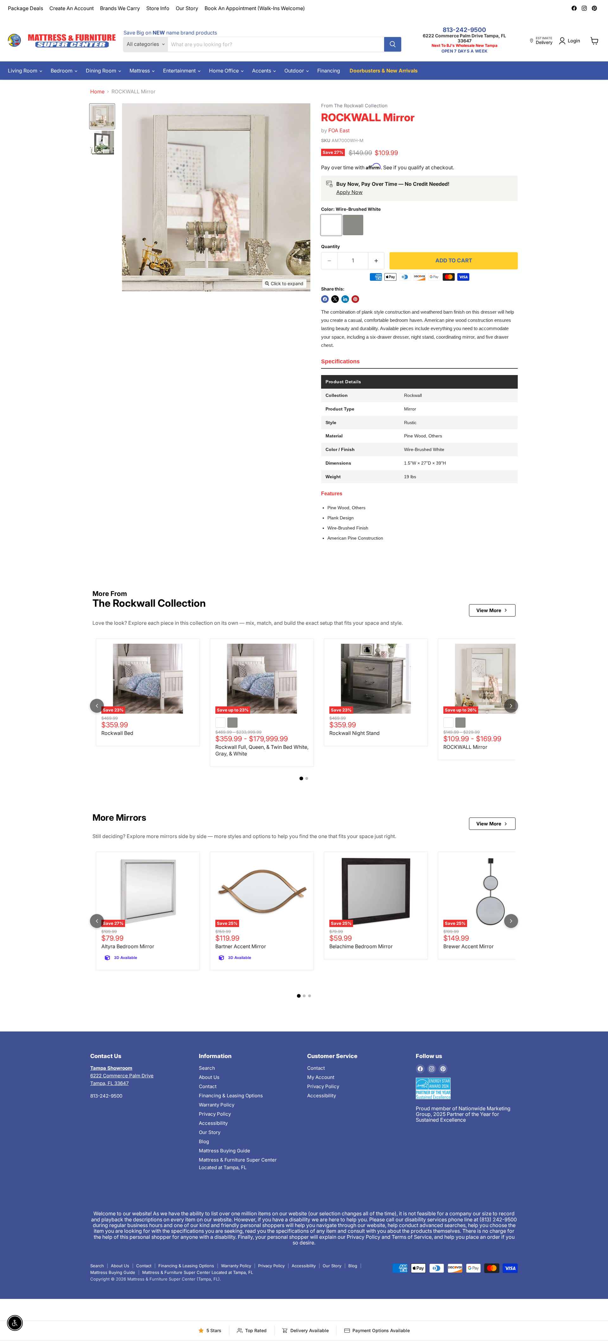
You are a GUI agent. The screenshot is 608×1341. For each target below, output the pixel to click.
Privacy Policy (215, 1114)
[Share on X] (335, 299)
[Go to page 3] (309, 995)
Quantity (330, 246)
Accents (262, 70)
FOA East (339, 130)
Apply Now (349, 192)
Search (207, 1068)
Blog (204, 1141)
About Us (209, 1077)
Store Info (157, 8)
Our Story (187, 8)
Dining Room (101, 70)
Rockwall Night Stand (354, 733)
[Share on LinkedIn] (345, 299)
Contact (208, 1086)
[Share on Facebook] (325, 299)
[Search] (392, 44)
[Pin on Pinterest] (355, 299)
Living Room (23, 70)
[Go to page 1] (301, 778)
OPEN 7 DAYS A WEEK (464, 51)
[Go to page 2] (306, 778)
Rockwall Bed (117, 733)
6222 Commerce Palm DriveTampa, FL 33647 (122, 1075)
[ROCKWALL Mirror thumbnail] (102, 116)
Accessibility (213, 1123)
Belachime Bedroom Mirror (361, 946)
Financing (328, 70)
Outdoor (294, 70)
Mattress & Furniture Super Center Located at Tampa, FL (197, 1272)
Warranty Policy (216, 1105)
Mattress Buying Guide (224, 1151)
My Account (320, 1077)
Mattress (140, 70)
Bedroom (62, 70)
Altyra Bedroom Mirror (127, 946)
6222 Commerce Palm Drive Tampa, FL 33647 (464, 38)
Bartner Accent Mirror (240, 946)
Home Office (224, 70)
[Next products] (511, 706)
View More (488, 610)
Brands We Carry (120, 8)
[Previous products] (97, 706)
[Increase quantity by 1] (376, 260)
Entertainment (180, 70)
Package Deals (25, 8)
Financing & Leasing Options (231, 1096)
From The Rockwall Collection (354, 106)
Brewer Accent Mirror (468, 946)
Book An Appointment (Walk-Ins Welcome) (255, 8)
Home (97, 91)
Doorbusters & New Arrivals (384, 70)
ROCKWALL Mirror (465, 747)
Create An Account (71, 8)
